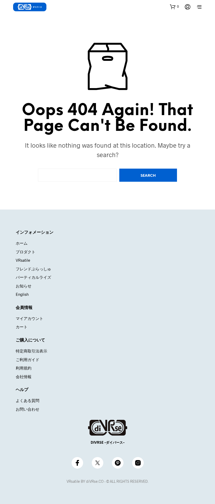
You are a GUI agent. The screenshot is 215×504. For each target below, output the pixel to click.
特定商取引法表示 (31, 350)
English (22, 294)
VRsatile (23, 260)
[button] (174, 6)
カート (22, 326)
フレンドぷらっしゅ (33, 268)
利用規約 (23, 368)
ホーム (22, 243)
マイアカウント (29, 318)
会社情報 (23, 376)
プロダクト (25, 251)
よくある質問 (27, 400)
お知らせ (23, 285)
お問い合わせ (27, 409)
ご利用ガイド (27, 359)
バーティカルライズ (33, 277)
